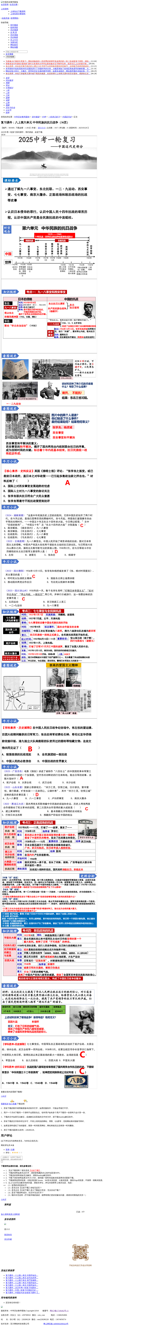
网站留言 (14, 45)
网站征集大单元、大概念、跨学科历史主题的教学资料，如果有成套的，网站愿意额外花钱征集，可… (48, 71)
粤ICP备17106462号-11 (59, 1311)
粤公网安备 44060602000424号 (55, 1324)
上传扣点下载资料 (17, 11)
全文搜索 (9, 54)
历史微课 (14, 30)
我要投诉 (4, 1104)
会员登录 (4, 5)
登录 (7, 1150)
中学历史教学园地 (21, 117)
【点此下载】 (35, 1170)
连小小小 (41, 128)
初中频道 (14, 25)
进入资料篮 (15, 1214)
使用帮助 (14, 18)
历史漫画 (14, 35)
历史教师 (14, 37)
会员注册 (13, 5)
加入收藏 (13, 1104)
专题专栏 (14, 42)
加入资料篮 (5, 1214)
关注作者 (8, 1239)
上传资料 (4, 9)
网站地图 (14, 47)
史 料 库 (13, 32)
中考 (44, 117)
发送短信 (8, 1235)
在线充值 (5, 18)
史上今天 (14, 40)
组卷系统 (14, 27)
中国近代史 (67, 117)
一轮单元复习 (54, 117)
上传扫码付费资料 (17, 14)
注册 (12, 1150)
